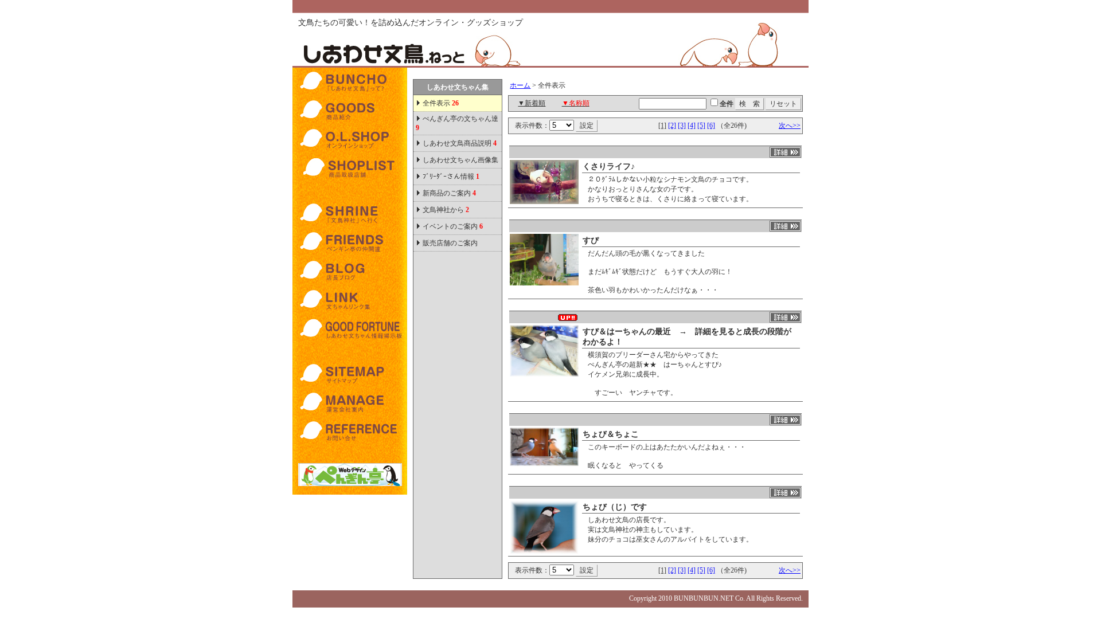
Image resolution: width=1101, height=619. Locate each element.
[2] (672, 126)
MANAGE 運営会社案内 (349, 403)
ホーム (520, 85)
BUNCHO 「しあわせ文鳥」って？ (349, 82)
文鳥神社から (446, 210)
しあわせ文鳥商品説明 (460, 143)
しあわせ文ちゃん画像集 (460, 160)
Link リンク (349, 299)
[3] (682, 126)
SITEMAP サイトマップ (349, 374)
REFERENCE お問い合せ (349, 431)
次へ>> (790, 126)
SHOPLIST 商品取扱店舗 (349, 168)
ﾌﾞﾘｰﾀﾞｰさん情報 (451, 177)
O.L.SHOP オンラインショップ (349, 139)
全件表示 (440, 103)
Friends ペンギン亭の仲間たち (349, 242)
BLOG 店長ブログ (349, 271)
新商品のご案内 (449, 193)
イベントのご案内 (453, 226)
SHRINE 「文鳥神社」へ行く (349, 213)
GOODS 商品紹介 (349, 110)
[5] (701, 126)
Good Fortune (349, 328)
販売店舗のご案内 (450, 243)
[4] (692, 126)
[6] (711, 126)
